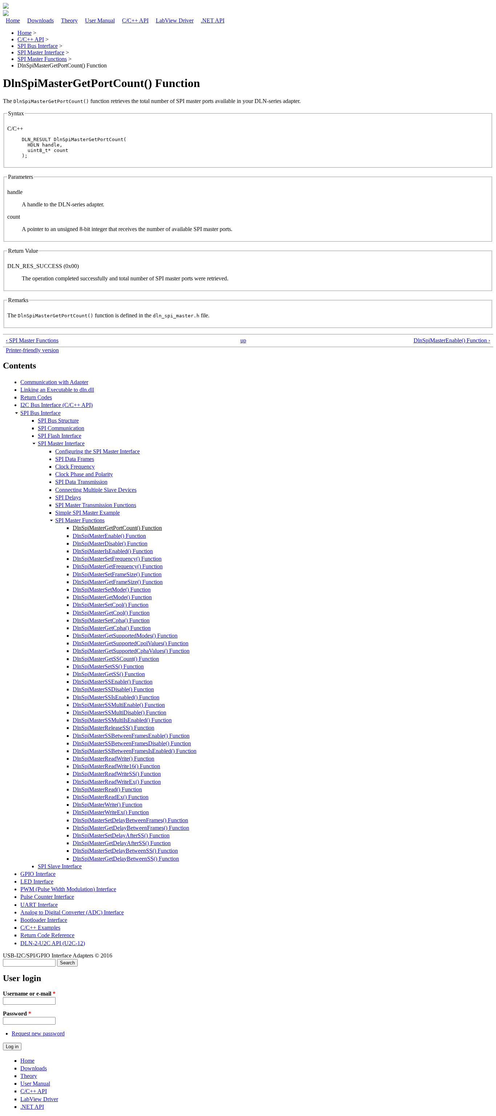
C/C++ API (135, 20)
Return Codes (36, 397)
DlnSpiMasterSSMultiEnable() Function (119, 705)
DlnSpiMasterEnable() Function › (452, 340)
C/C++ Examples (40, 927)
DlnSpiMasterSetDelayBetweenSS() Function (125, 851)
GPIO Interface (38, 874)
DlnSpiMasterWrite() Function (107, 805)
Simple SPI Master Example (87, 513)
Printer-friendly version (32, 350)
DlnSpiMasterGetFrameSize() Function (118, 582)
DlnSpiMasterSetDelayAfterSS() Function (121, 835)
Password (17, 1013)
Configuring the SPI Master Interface (97, 451)
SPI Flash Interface (59, 436)
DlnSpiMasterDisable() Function (110, 543)
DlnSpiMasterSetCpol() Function (111, 605)
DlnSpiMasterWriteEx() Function (111, 812)
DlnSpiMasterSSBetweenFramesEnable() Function (131, 736)
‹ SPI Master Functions (32, 340)
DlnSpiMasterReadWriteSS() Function (117, 774)
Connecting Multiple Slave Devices (96, 490)
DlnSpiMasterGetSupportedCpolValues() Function (130, 643)
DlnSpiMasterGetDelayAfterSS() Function (122, 843)
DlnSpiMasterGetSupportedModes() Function (125, 636)
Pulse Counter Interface (47, 897)
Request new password (38, 1033)
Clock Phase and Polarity (84, 474)
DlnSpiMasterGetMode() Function (112, 597)
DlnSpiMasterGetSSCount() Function (116, 659)
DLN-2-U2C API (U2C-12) (52, 943)
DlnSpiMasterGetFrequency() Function (118, 566)
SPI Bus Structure (58, 420)
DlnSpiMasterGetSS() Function (109, 674)
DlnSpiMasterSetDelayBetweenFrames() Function (130, 820)
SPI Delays (68, 497)
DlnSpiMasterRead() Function (107, 789)
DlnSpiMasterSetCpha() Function (111, 620)
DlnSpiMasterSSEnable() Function (113, 682)
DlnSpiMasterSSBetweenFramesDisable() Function (132, 743)
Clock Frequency (75, 467)
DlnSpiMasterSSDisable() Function (113, 689)
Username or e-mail (29, 994)
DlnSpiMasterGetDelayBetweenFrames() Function (131, 828)
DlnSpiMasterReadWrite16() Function (116, 766)
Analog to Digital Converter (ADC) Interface (72, 912)
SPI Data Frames (74, 459)
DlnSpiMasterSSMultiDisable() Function (119, 712)
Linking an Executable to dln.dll (57, 390)
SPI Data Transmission (81, 482)
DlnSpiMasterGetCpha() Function (112, 628)
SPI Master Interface (40, 52)
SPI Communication (61, 428)
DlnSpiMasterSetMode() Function (112, 589)
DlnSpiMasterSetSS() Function (108, 666)
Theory (69, 20)
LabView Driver (175, 20)
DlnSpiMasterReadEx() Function (111, 797)
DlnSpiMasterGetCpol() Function (111, 613)
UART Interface (39, 905)
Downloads (40, 20)
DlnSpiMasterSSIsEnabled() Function (116, 697)
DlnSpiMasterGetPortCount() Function (117, 528)
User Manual (100, 20)
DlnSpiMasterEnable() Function (109, 536)
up (243, 340)
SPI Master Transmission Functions (95, 505)
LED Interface (36, 881)
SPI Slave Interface (60, 866)
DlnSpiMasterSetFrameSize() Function (117, 574)
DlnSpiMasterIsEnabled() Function (113, 551)
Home (13, 20)
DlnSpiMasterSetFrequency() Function (117, 559)
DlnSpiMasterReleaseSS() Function (113, 728)
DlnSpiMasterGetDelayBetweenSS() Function (126, 859)
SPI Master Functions (42, 59)
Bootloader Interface (43, 920)
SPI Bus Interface (37, 46)
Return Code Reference (47, 935)
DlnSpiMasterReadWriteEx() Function (117, 782)
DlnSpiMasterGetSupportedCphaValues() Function (131, 651)
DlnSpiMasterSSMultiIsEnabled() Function (122, 720)
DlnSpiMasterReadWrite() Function (113, 758)
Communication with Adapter (54, 382)
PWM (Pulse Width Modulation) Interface (68, 889)
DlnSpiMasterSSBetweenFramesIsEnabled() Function (134, 751)
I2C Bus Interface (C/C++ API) (56, 405)
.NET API (212, 20)
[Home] (6, 7)
